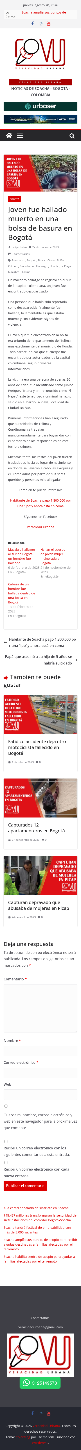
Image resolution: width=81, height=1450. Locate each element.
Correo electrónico (21, 1062)
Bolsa (41, 260)
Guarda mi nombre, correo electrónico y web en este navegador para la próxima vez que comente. (40, 1121)
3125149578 (44, 1382)
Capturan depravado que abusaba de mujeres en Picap (38, 905)
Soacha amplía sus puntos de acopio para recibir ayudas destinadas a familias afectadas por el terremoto (40, 1244)
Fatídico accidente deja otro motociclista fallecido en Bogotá (37, 747)
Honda (54, 266)
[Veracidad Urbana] (9, 135)
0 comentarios (21, 254)
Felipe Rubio (19, 247)
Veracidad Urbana (40, 527)
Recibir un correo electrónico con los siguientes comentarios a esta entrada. (37, 1151)
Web (7, 1084)
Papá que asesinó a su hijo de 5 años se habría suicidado (38, 660)
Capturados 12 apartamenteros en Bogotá (36, 828)
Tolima (26, 272)
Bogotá (14, 199)
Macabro (13, 272)
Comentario (15, 979)
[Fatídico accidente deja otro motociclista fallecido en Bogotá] (40, 698)
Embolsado (27, 266)
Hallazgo (41, 266)
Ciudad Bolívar (56, 260)
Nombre (12, 1040)
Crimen (12, 266)
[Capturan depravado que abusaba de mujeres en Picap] (40, 859)
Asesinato (18, 260)
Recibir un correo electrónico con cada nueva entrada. (36, 1172)
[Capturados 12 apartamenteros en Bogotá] (40, 781)
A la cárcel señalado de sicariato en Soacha (36, 1208)
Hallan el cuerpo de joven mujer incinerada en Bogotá (52, 556)
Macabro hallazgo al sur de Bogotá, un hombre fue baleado (21, 556)
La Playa (66, 266)
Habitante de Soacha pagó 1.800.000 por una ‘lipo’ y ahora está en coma (42, 642)
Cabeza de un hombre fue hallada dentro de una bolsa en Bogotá (21, 593)
